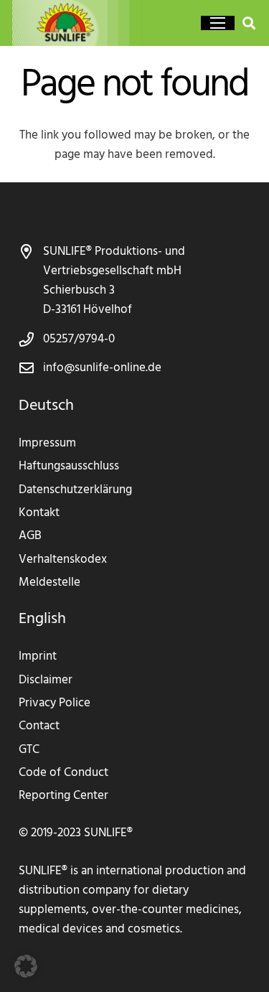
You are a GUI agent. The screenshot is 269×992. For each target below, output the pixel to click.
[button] (218, 23)
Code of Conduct (63, 772)
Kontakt (39, 513)
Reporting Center (63, 795)
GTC (29, 749)
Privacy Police (54, 703)
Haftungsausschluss (69, 466)
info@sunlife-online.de (102, 368)
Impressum (47, 443)
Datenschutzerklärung (75, 490)
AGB (30, 536)
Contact (39, 726)
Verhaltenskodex (63, 559)
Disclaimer (45, 680)
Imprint (38, 656)
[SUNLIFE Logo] (83, 23)
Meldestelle (49, 582)
